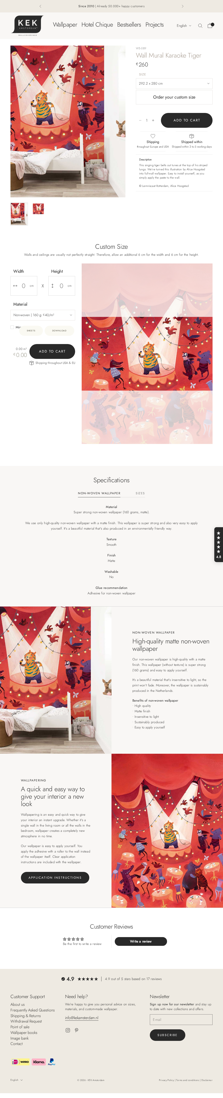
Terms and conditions (188, 1080)
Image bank (19, 1038)
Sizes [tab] (140, 493)
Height (57, 271)
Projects (154, 24)
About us (17, 1004)
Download (59, 330)
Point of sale (19, 1027)
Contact (16, 1044)
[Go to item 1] (19, 214)
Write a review (141, 941)
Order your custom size (174, 97)
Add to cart (187, 120)
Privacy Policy (167, 1080)
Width (18, 271)
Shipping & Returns (25, 1016)
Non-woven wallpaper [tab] (99, 493)
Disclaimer (207, 1080)
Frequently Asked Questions (32, 1010)
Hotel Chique (97, 24)
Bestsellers (129, 24)
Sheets (31, 330)
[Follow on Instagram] (68, 1030)
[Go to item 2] (38, 209)
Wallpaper (65, 24)
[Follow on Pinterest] (76, 1030)
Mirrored (21, 327)
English (182, 25)
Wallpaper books (23, 1032)
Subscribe (167, 1035)
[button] (218, 544)
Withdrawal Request (26, 1021)
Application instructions (55, 877)
